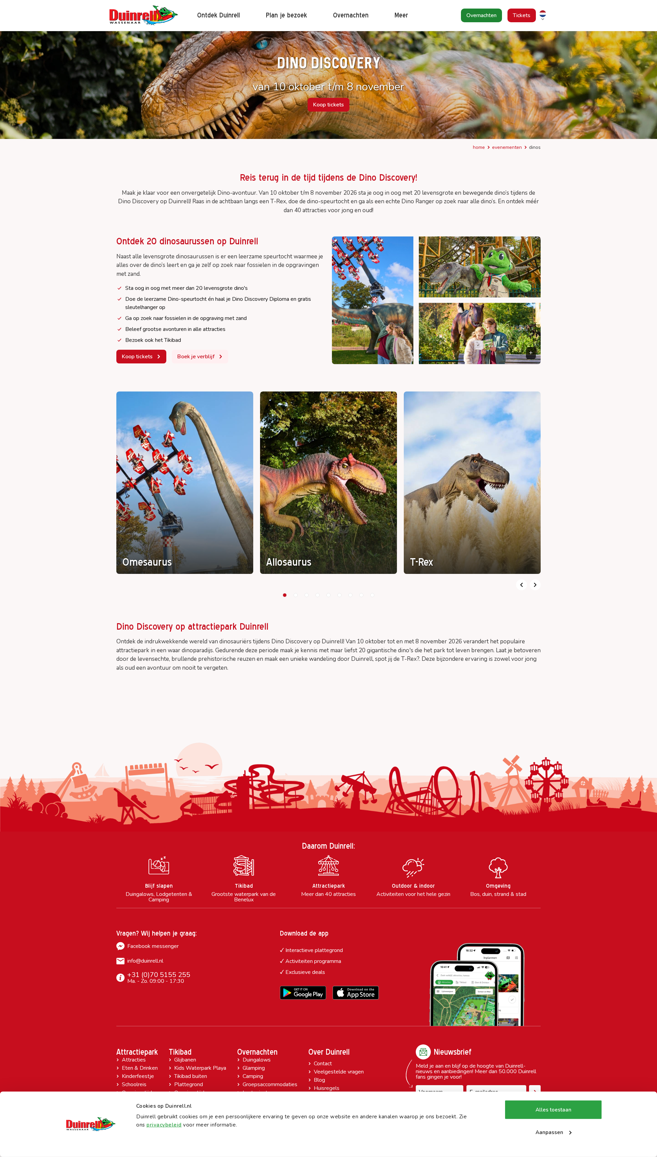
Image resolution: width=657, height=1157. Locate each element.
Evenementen (507, 147)
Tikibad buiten (190, 1076)
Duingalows (257, 1060)
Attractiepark (137, 1051)
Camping (253, 1076)
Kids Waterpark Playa (200, 1068)
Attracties (134, 1060)
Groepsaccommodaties (270, 1084)
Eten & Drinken (140, 1068)
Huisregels (326, 1088)
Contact (323, 1063)
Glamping (254, 1068)
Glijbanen (185, 1060)
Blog (319, 1080)
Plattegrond (188, 1084)
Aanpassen (549, 1132)
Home (479, 147)
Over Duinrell (329, 1052)
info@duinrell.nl (145, 961)
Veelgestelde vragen (339, 1072)
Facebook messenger (153, 946)
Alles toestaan (553, 1109)
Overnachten (257, 1051)
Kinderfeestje (138, 1076)
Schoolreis (134, 1084)
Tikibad (180, 1051)
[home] (144, 15)
